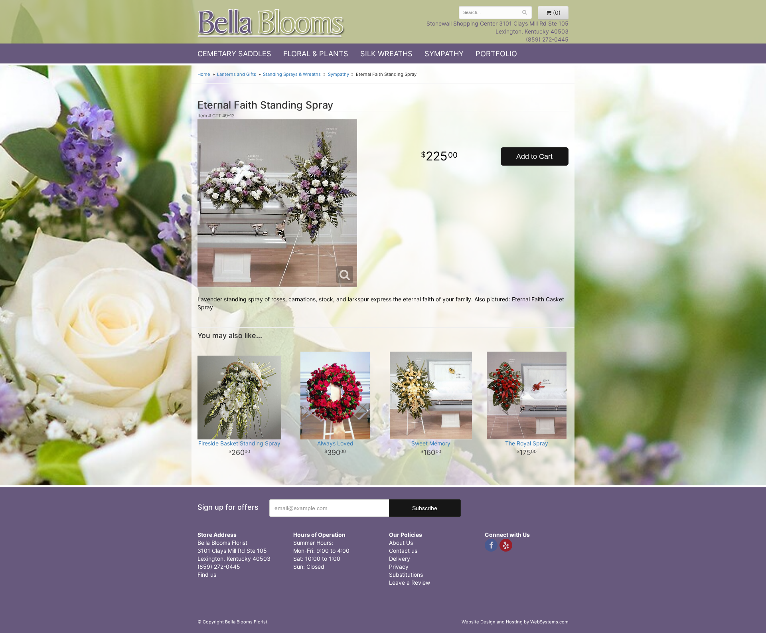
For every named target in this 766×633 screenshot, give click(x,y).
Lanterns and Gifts (236, 74)
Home (203, 74)
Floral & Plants (315, 53)
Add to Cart (534, 156)
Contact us (403, 550)
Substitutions (406, 574)
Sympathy (444, 53)
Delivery (399, 558)
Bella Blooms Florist (271, 23)
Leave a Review (409, 582)
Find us (206, 574)
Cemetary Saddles (234, 53)
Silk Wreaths (386, 53)
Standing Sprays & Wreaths (292, 74)
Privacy (399, 566)
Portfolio (496, 53)
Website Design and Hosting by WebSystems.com (515, 622)
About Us (401, 542)
